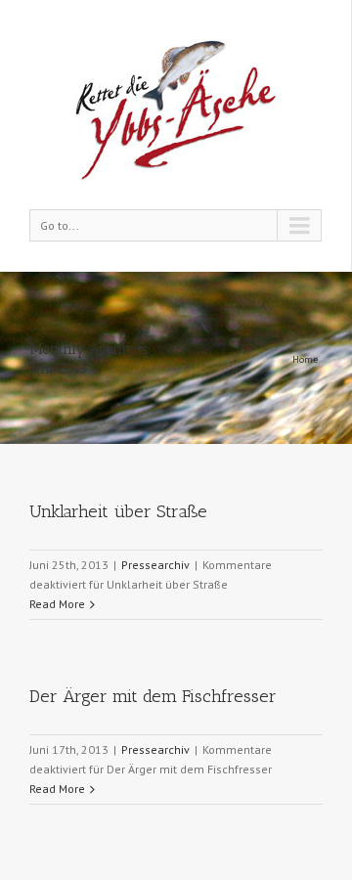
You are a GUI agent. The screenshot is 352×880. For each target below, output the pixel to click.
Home (305, 359)
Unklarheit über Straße (118, 511)
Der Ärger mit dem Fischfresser (153, 696)
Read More (57, 603)
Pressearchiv (155, 564)
